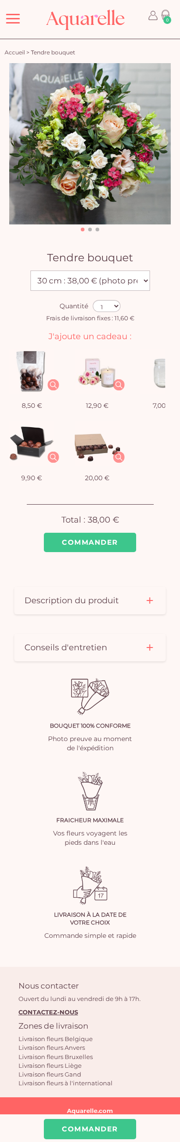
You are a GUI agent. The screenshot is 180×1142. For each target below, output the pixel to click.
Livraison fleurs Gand (49, 1074)
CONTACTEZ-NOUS (48, 1012)
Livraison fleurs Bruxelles (55, 1056)
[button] (82, 229)
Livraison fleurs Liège (50, 1065)
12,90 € (97, 405)
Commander (90, 542)
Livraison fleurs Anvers (51, 1047)
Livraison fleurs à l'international (65, 1083)
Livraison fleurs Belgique (55, 1038)
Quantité (74, 306)
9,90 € (31, 478)
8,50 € (32, 405)
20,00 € (97, 478)
